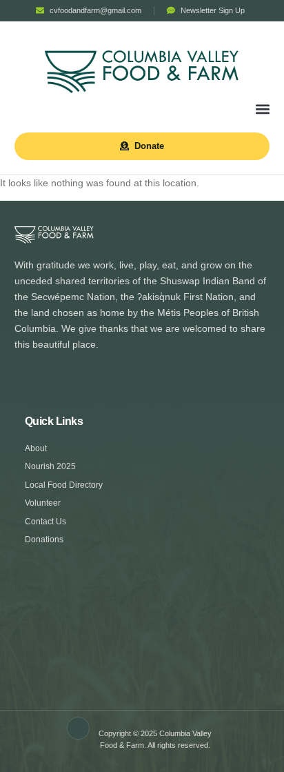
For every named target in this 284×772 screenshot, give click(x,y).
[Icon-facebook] (78, 728)
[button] (263, 109)
